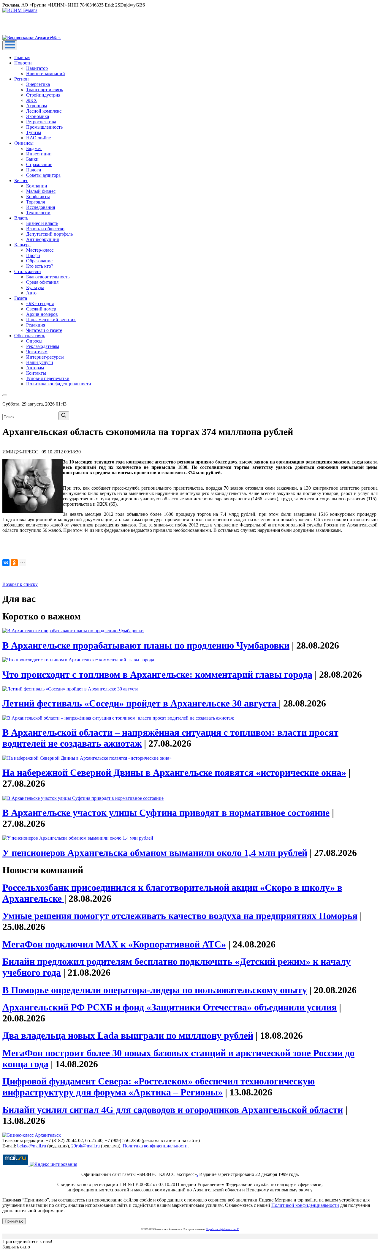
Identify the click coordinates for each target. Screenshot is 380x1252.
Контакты (36, 373)
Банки (32, 159)
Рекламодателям (42, 346)
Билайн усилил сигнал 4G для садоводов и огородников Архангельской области (172, 1109)
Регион (21, 78)
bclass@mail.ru (31, 1145)
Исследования (40, 207)
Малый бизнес (41, 191)
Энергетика (38, 84)
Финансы (24, 143)
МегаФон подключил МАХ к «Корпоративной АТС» (114, 944)
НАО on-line (38, 137)
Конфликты (38, 196)
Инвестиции (39, 153)
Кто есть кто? (39, 266)
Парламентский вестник (51, 319)
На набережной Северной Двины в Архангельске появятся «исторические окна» (174, 772)
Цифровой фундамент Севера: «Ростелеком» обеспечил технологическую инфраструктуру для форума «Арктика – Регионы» (158, 1087)
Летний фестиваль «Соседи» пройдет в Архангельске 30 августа (140, 703)
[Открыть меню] (9, 45)
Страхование (39, 164)
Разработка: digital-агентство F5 (222, 1229)
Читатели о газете (44, 330)
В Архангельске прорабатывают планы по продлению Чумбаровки (145, 645)
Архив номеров (42, 314)
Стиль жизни (27, 271)
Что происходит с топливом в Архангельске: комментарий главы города (157, 674)
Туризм (33, 132)
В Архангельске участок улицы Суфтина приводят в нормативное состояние (166, 812)
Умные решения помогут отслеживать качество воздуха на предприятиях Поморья (179, 915)
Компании (36, 185)
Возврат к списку (20, 584)
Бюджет (34, 148)
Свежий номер (41, 308)
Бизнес (21, 180)
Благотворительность (47, 276)
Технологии (38, 212)
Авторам (35, 367)
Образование (39, 260)
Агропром (36, 105)
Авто (31, 292)
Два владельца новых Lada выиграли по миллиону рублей (127, 1035)
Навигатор (37, 68)
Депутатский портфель (49, 233)
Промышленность (44, 127)
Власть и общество (45, 228)
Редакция (35, 324)
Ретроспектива (41, 121)
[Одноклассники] (14, 562)
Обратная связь (29, 335)
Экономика (37, 116)
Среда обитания (42, 282)
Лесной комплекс (43, 110)
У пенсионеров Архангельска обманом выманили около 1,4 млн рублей (154, 852)
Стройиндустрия (43, 94)
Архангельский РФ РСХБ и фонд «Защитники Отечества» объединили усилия (169, 1007)
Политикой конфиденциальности (305, 1205)
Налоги (33, 169)
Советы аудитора (43, 175)
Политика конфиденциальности (58, 383)
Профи (33, 255)
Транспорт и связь (44, 89)
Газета (20, 298)
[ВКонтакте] (6, 562)
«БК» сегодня (40, 303)
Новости (23, 62)
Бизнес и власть (42, 223)
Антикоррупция (42, 239)
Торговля (35, 201)
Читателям (37, 351)
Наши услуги (39, 362)
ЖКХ (31, 100)
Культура (35, 287)
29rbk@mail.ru (85, 1145)
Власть (21, 217)
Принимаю (14, 1221)
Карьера (22, 244)
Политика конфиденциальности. (156, 1145)
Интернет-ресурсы (45, 356)
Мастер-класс (39, 250)
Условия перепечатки (47, 378)
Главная (22, 57)
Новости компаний (45, 73)
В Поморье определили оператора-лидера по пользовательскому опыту (154, 990)
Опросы (34, 340)
